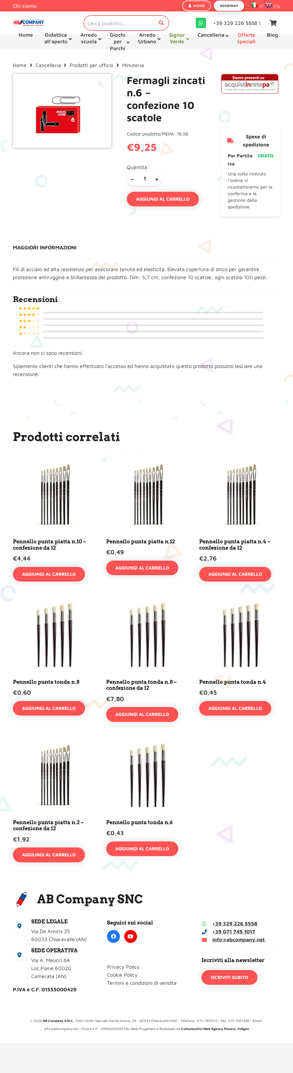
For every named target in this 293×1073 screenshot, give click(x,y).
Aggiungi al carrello (163, 198)
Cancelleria (48, 65)
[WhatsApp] (201, 23)
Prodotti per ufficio (91, 65)
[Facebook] (113, 936)
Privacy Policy (123, 967)
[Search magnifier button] (161, 23)
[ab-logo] (28, 23)
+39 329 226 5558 (234, 924)
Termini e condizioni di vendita (142, 983)
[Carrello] (273, 22)
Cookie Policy (122, 975)
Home (20, 65)
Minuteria (133, 65)
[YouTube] (130, 936)
